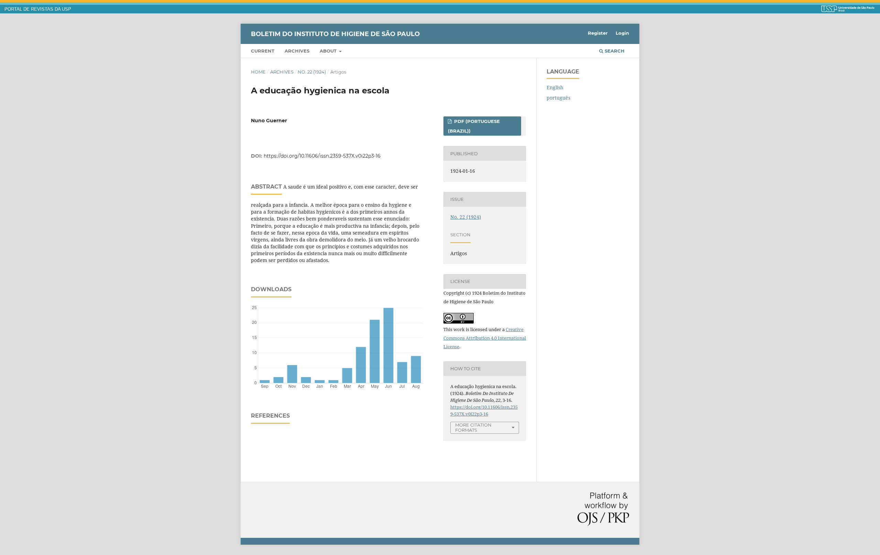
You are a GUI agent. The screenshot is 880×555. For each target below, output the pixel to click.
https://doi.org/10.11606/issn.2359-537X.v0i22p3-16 (322, 156)
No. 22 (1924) (312, 72)
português (558, 97)
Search (614, 51)
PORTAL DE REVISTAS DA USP (37, 9)
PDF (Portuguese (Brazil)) (474, 126)
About (329, 51)
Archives (297, 51)
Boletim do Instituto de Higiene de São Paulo (335, 33)
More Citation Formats (473, 427)
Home (258, 72)
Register (598, 33)
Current (262, 51)
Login (622, 33)
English (555, 87)
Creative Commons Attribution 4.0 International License (484, 338)
